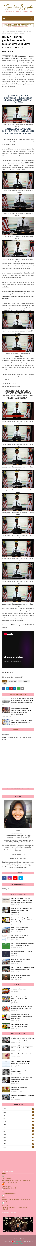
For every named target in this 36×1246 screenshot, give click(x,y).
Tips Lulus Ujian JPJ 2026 (18, 989)
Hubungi (21, 1238)
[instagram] (10, 878)
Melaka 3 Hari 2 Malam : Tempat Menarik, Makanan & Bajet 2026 (21, 1007)
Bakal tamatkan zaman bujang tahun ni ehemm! (20, 976)
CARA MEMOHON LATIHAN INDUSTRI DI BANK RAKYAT (19, 929)
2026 (18, 1109)
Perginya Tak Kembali (9, 1188)
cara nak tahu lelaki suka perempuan (19, 1088)
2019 (18, 1125)
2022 (18, 1115)
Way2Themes (19, 1241)
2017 (18, 1131)
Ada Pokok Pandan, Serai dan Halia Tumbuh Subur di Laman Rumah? (16, 1181)
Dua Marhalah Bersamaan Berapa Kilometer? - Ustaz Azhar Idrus (22, 1047)
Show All (5, 1209)
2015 (18, 1137)
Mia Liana (5, 1192)
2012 (18, 1147)
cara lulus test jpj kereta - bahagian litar (22, 1096)
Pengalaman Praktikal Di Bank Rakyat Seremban (20, 960)
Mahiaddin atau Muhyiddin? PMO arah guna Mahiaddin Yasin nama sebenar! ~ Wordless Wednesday (22, 700)
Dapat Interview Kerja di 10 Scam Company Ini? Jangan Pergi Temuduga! (21, 910)
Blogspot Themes (18, 1243)
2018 (18, 1128)
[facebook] (4, 878)
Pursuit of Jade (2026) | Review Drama (14, 1207)
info (20, 681)
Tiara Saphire (6, 1205)
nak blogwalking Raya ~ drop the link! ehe (21, 952)
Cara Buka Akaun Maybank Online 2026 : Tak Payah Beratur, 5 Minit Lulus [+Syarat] (21, 920)
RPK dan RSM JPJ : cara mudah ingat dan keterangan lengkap (22, 1039)
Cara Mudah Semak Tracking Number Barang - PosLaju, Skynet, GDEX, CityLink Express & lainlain (22, 900)
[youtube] (15, 878)
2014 (18, 1141)
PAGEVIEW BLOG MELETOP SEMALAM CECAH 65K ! (19, 937)
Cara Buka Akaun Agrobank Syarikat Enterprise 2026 (19, 1025)
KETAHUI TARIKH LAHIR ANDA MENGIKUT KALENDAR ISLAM (20, 1063)
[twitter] (20, 878)
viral (8, 31)
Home (4, 31)
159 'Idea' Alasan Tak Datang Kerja (22, 1054)
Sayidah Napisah (7, 51)
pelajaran (26, 681)
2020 (18, 1121)
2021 (18, 1118)
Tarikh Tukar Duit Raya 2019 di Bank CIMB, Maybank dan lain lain (22, 968)
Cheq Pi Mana (6, 1178)
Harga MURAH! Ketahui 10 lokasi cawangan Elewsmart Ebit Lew (21, 721)
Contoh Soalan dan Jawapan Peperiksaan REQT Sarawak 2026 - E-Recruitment (22, 1016)
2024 (18, 1112)
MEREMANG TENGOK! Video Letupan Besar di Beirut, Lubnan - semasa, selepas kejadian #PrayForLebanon (21, 711)
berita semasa (12, 681)
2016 (18, 1134)
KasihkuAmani (6, 1186)
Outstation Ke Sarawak (9, 1194)
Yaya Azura (5, 1198)
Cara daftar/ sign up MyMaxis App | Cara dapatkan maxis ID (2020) (22, 944)
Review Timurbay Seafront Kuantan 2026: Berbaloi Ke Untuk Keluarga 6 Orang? (22, 999)
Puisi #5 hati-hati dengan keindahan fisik (19, 1071)
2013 (18, 1144)
